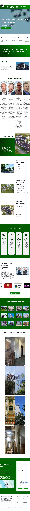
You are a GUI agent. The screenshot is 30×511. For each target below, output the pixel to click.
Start (7, 6)
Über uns (11, 6)
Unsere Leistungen (25, 501)
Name (19, 463)
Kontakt (17, 7)
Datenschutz (18, 501)
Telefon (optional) (20, 470)
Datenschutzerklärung (25, 482)
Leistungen (16, 6)
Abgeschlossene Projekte (10, 7)
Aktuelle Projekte (23, 6)
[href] (7, 484)
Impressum (18, 498)
